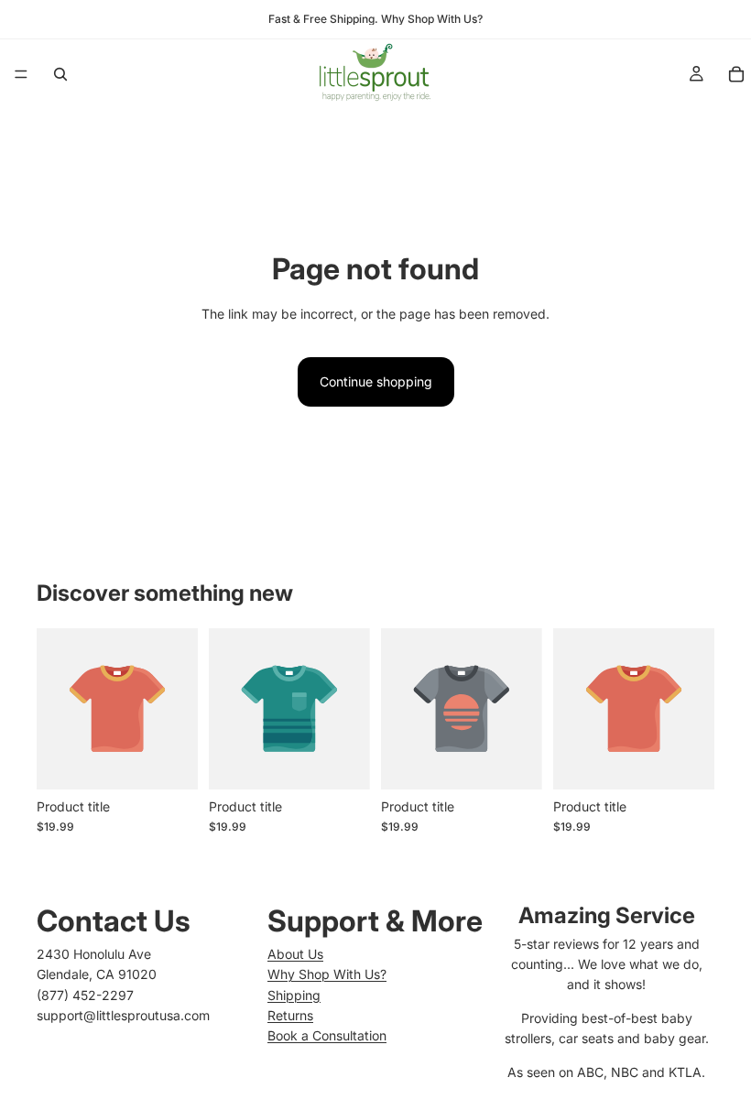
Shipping (294, 995)
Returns (290, 1015)
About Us (295, 954)
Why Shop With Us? (326, 974)
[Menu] (21, 74)
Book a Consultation (326, 1035)
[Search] (60, 74)
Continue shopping (376, 381)
